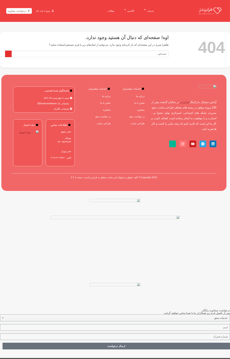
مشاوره (141, 109)
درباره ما (140, 96)
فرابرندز (184, 102)
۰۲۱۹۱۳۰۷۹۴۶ (57, 157)
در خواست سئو (137, 116)
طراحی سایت (138, 123)
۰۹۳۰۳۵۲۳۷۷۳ (63, 142)
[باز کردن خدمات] (144, 9)
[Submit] (8, 54)
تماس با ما (139, 103)
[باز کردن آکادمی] (124, 9)
